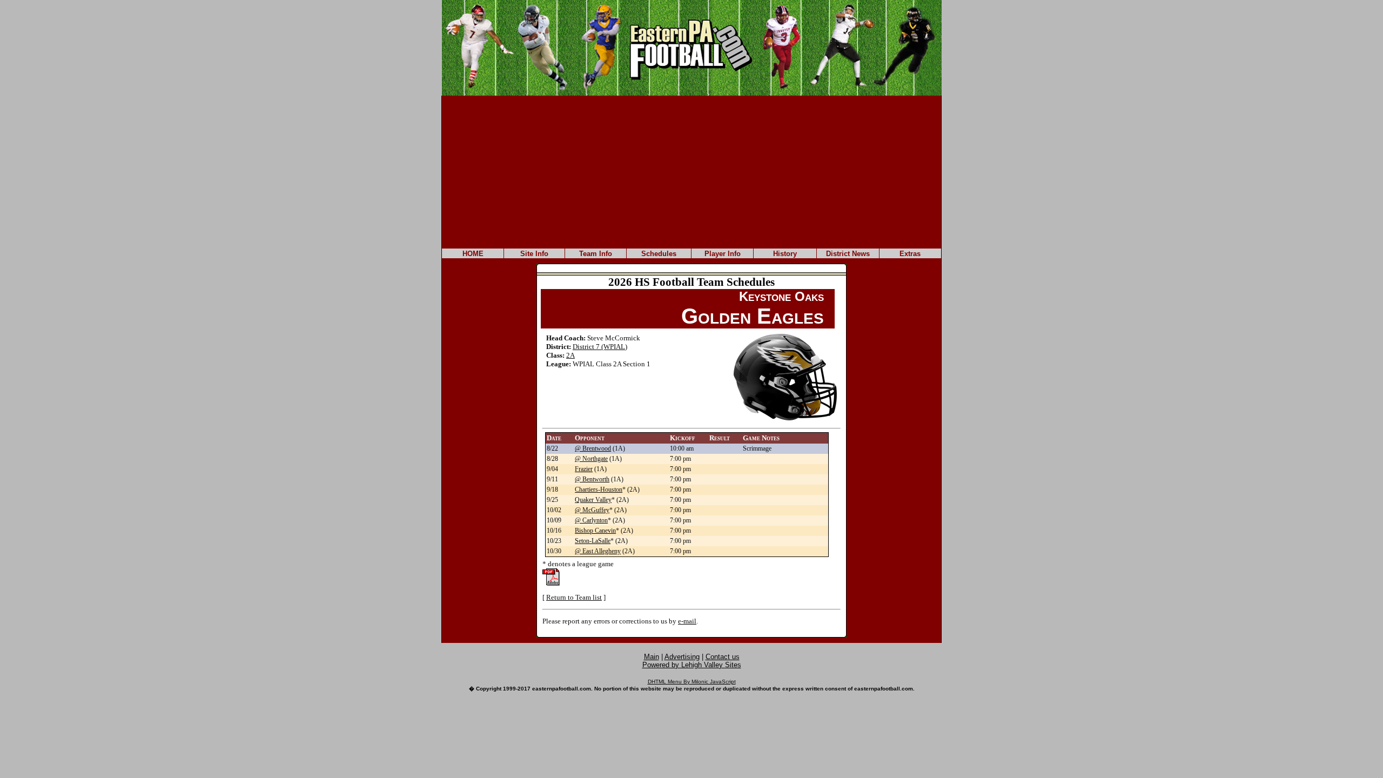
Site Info (534, 254)
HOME (473, 254)
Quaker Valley (593, 500)
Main (651, 657)
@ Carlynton (591, 520)
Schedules (658, 254)
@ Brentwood (593, 448)
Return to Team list (574, 597)
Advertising (682, 657)
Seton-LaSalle (592, 541)
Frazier (584, 469)
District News (848, 254)
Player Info (722, 254)
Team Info (595, 254)
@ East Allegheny (598, 551)
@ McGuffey (592, 510)
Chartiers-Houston (598, 489)
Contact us (723, 657)
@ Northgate (591, 458)
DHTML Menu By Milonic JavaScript (692, 682)
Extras (910, 254)
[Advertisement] (691, 171)
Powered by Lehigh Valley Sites (691, 665)
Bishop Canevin (595, 530)
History (785, 254)
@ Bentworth (592, 479)
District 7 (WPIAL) (600, 347)
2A (570, 355)
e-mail (687, 621)
